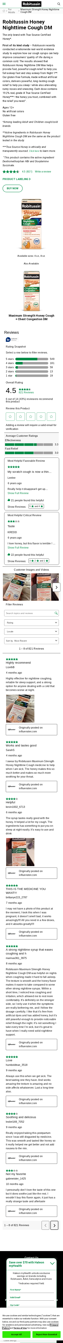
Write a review (43, 171)
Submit (59, 4)
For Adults (11, 11)
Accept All (16, 1334)
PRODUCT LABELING (15, 179)
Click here (34, 151)
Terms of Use (20, 1328)
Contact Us (32, 1257)
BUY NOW (12, 188)
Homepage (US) (4, 11)
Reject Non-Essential (46, 1334)
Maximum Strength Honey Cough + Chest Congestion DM (31, 317)
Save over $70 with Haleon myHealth (26, 1264)
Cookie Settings (10, 1340)
